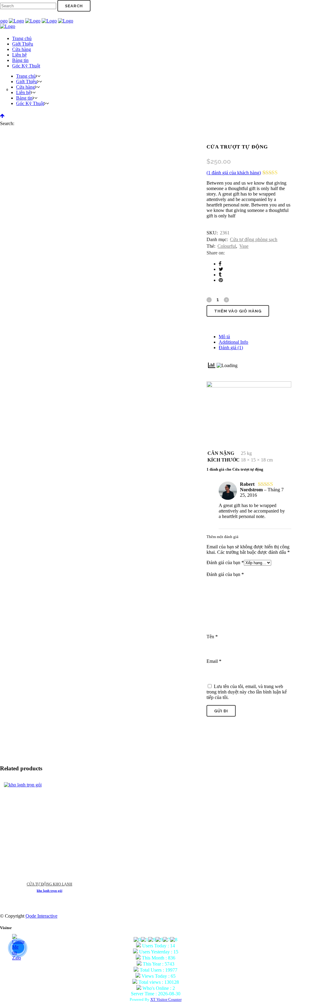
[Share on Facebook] (220, 263)
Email (214, 661)
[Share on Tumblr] (220, 274)
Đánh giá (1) (231, 347)
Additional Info (233, 342)
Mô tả (224, 336)
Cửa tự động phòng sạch (253, 239)
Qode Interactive (41, 915)
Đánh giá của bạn (225, 562)
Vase (243, 246)
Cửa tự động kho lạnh (49, 884)
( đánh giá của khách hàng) (234, 172)
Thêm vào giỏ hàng (237, 311)
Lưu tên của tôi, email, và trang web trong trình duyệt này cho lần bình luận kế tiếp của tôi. (247, 692)
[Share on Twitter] (221, 269)
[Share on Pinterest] (221, 280)
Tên (212, 636)
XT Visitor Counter (166, 999)
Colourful (226, 246)
